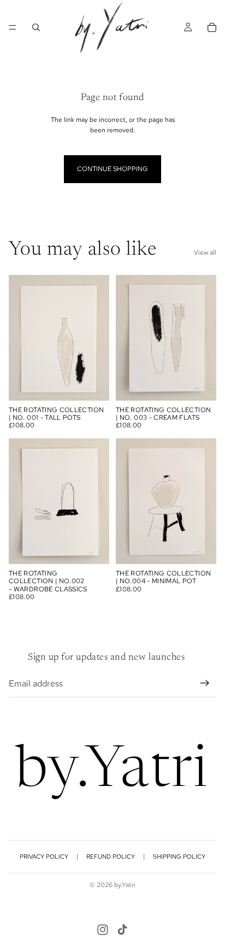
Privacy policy (44, 856)
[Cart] (212, 27)
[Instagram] (102, 929)
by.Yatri (124, 885)
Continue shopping (112, 169)
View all (205, 252)
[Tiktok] (122, 929)
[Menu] (12, 27)
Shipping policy (179, 856)
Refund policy (110, 856)
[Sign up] (204, 683)
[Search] (36, 27)
